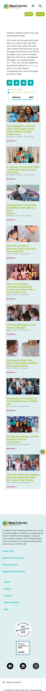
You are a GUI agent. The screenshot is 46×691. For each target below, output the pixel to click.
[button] (40, 6)
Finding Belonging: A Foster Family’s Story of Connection (23, 439)
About (7, 582)
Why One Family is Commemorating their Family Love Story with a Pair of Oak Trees (21, 288)
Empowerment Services (14, 571)
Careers (7, 589)
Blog (6, 609)
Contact (7, 595)
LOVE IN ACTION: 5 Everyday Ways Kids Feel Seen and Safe (21, 248)
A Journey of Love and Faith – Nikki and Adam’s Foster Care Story (23, 170)
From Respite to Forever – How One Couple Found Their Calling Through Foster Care (22, 130)
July (36, 65)
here (9, 63)
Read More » (11, 141)
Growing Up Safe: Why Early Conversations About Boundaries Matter (22, 363)
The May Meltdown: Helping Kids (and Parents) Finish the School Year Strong (23, 477)
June (31, 65)
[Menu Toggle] (33, 5)
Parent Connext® (10, 565)
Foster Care (8, 551)
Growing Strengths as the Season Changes (21, 326)
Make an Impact (11, 602)
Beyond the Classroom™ (14, 558)
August (14, 68)
